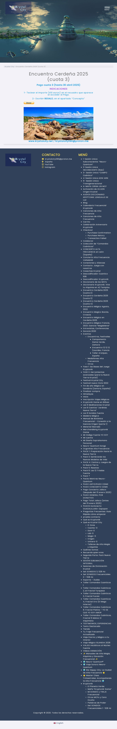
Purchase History (96, 235)
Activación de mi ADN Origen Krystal (94, 190)
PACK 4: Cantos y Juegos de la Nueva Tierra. (97, 463)
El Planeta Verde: (96, 686)
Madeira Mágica (91, 416)
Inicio (85, 396)
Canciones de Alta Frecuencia (92, 212)
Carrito (86, 222)
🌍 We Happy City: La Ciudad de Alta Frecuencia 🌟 (97, 671)
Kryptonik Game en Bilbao (96, 402)
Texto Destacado (91, 626)
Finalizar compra (91, 391)
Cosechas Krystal (92, 271)
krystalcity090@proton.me (58, 159)
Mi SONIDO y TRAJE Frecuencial (97, 693)
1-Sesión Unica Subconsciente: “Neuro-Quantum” (95, 162)
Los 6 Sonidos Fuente (93, 413)
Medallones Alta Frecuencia (96, 360)
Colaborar (88, 241)
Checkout (88, 230)
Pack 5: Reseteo (91, 467)
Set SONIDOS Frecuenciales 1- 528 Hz (99, 707)
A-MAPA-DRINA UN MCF (95, 186)
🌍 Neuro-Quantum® (93, 661)
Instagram (50, 167)
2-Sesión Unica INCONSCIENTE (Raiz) (93, 168)
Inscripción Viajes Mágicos (96, 399)
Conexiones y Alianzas (94, 263)
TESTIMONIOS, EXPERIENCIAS (97, 623)
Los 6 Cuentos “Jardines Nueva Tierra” (95, 409)
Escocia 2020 (89, 331)
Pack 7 (86, 476)
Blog (85, 202)
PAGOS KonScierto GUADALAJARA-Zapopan (95, 507)
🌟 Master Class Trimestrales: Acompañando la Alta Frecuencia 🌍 (97, 678)
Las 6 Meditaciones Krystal (96, 405)
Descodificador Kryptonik (96, 279)
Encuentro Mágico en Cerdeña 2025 (93, 319)
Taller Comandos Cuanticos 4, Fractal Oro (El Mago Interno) (97, 602)
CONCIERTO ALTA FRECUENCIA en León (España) (93, 252)
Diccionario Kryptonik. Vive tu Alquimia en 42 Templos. (96, 286)
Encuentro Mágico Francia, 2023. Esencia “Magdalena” (96, 324)
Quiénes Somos (90, 549)
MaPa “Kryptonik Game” (100, 689)
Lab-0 (91, 533)
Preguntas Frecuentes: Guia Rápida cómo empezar (97, 513)
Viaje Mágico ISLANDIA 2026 (96, 642)
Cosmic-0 (92, 528)
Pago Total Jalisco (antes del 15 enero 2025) (96, 502)
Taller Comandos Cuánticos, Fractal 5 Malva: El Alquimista (97, 618)
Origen (91, 538)
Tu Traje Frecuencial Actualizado (93, 633)
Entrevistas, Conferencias (96, 328)
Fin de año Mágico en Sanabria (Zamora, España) (97, 387)
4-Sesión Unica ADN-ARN (95, 178)
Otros (90, 364)
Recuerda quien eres (93, 552)
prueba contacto (91, 517)
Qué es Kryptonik (91, 519)
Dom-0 (91, 530)
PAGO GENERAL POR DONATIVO (93, 496)
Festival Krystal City (93, 380)
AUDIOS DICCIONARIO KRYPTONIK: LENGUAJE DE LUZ (95, 197)
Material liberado (91, 426)
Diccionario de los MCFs (95, 282)
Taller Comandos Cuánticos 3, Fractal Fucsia (97, 594)
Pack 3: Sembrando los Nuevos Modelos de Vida (95, 458)
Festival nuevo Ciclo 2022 (95, 383)
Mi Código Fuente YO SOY (95, 435)
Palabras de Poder (97, 702)
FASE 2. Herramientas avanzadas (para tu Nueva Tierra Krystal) (96, 375)
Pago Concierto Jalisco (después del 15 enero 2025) (97, 491)
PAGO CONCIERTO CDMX (95, 487)
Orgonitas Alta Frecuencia (96, 448)
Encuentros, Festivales (99, 336)
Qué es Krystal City (92, 522)
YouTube (49, 164)
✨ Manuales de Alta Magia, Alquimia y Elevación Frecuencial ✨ (96, 656)
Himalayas (88, 394)
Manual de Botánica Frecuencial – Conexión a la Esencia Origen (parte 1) (97, 421)
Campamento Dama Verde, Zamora (99, 342)
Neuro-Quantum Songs (94, 446)
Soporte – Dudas (91, 579)
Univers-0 (92, 541)
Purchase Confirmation (99, 232)
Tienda (86, 629)
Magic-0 (92, 536)
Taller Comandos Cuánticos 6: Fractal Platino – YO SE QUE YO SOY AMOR (97, 610)
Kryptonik (88, 683)
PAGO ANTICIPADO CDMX (95, 484)
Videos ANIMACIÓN (92, 651)
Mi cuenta (88, 437)
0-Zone (91, 525)
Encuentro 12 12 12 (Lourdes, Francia (101, 349)
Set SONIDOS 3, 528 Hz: (94, 571)
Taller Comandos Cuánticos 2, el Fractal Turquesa (97, 589)
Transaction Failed (97, 238)
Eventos (87, 334)
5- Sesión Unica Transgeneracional (92, 182)
